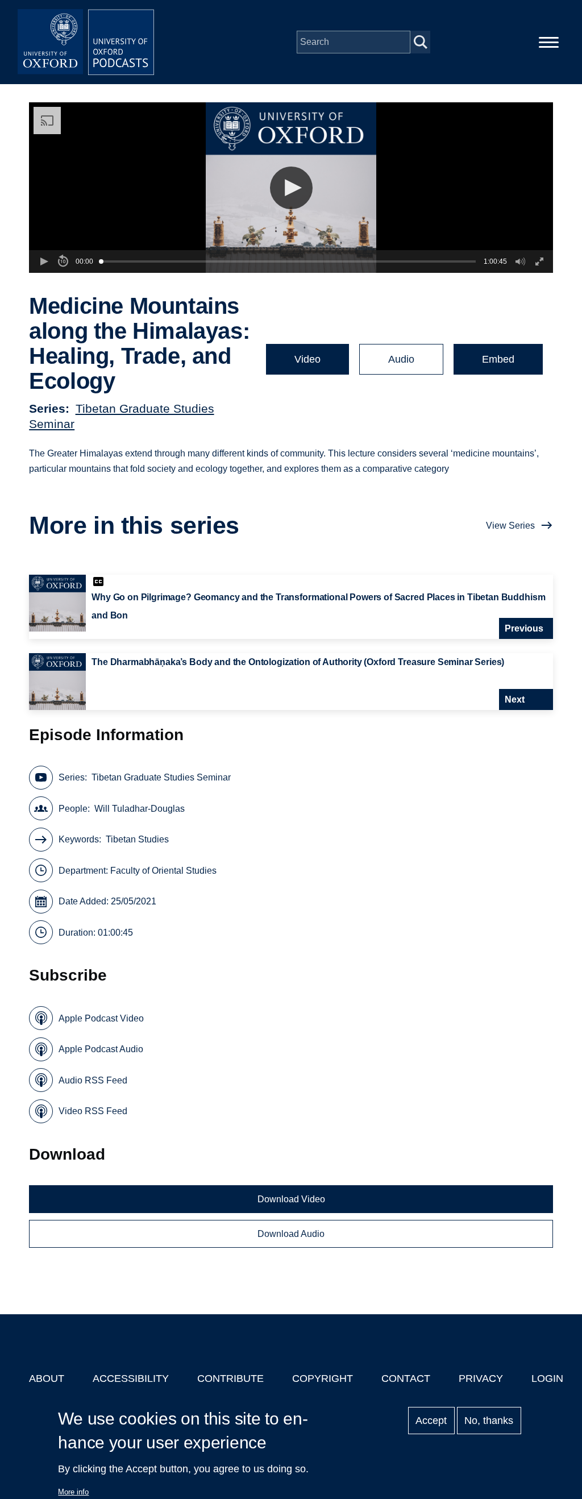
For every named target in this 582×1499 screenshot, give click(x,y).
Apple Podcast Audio (101, 1049)
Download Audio (291, 1234)
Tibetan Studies (137, 839)
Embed (498, 359)
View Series (510, 525)
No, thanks (488, 1420)
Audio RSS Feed (93, 1080)
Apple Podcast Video (101, 1018)
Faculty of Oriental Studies (163, 870)
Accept (431, 1420)
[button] (291, 188)
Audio (401, 359)
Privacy (481, 1378)
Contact (405, 1378)
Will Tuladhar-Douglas (139, 808)
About (46, 1378)
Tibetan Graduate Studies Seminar (161, 777)
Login (547, 1378)
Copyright (322, 1378)
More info (73, 1492)
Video (307, 359)
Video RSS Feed (93, 1111)
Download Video (291, 1199)
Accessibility (131, 1378)
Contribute (230, 1378)
